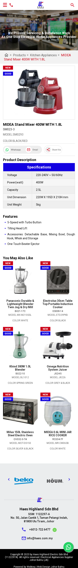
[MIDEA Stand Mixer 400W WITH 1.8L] (39, 93)
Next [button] (69, 479)
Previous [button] (9, 479)
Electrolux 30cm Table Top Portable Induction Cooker (57, 304)
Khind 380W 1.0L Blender (20, 368)
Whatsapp (16, 150)
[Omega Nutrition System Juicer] (57, 346)
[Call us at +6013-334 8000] (10, 5)
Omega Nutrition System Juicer (58, 368)
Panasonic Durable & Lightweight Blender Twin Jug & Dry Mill (20, 304)
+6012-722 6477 (39, 529)
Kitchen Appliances (44, 55)
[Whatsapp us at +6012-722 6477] (55, 530)
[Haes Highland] (40, 5)
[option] (40, 480)
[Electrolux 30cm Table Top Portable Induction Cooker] (57, 280)
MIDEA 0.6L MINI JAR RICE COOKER (58, 433)
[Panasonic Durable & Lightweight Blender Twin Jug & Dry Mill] (20, 280)
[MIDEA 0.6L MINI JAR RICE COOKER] (57, 411)
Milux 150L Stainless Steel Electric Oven (20, 433)
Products (20, 55)
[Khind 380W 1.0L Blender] (20, 346)
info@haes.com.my (40, 538)
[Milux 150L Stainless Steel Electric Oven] (20, 411)
